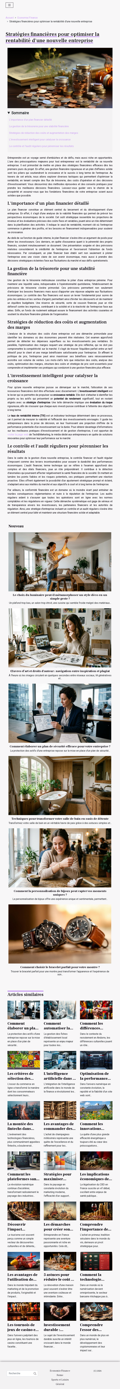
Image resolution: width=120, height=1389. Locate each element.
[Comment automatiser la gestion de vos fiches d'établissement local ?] (60, 1009)
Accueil (10, 17)
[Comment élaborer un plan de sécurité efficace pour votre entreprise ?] (59, 713)
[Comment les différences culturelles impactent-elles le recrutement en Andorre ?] (96, 1009)
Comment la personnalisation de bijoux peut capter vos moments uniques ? (60, 893)
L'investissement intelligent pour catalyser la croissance (40, 139)
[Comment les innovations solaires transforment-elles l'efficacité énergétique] (96, 1110)
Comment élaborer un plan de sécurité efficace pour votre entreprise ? (60, 746)
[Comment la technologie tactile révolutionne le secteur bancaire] (96, 1261)
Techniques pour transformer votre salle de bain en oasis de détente (60, 819)
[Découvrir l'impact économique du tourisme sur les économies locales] (24, 1210)
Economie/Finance (27, 17)
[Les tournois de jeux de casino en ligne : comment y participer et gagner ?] (24, 1311)
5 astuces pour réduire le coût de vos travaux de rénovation (59, 1282)
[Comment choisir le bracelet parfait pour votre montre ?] (59, 934)
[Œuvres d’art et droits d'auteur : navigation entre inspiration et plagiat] (59, 637)
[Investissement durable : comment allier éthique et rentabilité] (60, 1311)
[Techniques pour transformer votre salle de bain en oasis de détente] (59, 785)
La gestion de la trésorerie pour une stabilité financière (39, 126)
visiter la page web (18, 434)
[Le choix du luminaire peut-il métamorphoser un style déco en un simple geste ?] (59, 561)
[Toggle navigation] (9, 5)
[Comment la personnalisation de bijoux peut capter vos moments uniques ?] (59, 857)
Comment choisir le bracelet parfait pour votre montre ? (60, 967)
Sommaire (20, 113)
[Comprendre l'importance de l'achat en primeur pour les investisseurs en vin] (96, 1210)
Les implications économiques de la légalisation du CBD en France (95, 1181)
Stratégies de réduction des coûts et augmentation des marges (43, 132)
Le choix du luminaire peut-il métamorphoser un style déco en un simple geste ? (60, 596)
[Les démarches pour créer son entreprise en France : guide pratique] (60, 1210)
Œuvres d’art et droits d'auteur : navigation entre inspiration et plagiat (60, 671)
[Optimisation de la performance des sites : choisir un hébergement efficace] (96, 1059)
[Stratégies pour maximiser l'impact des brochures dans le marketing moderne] (60, 1160)
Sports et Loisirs (60, 1379)
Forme (60, 1375)
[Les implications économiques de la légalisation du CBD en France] (96, 1160)
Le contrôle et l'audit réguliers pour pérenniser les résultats (41, 146)
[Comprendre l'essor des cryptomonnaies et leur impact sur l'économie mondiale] (96, 1311)
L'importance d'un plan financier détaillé (30, 119)
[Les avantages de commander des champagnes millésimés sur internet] (60, 1110)
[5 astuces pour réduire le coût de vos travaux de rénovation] (60, 1261)
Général (60, 1384)
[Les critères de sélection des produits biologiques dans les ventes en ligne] (24, 1059)
